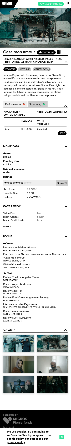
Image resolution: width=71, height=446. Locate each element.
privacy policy (16, 442)
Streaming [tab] (35, 104)
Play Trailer (35, 41)
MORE (7, 226)
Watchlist (46, 52)
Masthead (8, 427)
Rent (62, 133)
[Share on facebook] (58, 51)
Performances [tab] (13, 104)
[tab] (10, 69)
